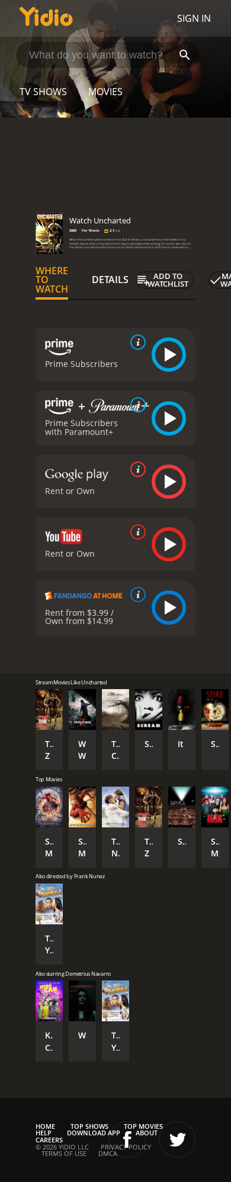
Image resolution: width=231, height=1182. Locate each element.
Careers (49, 1139)
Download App (93, 1132)
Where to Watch (52, 280)
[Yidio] (46, 18)
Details (110, 279)
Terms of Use (63, 1153)
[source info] (136, 342)
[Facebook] (127, 1139)
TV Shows (43, 91)
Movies (105, 91)
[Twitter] (177, 1139)
